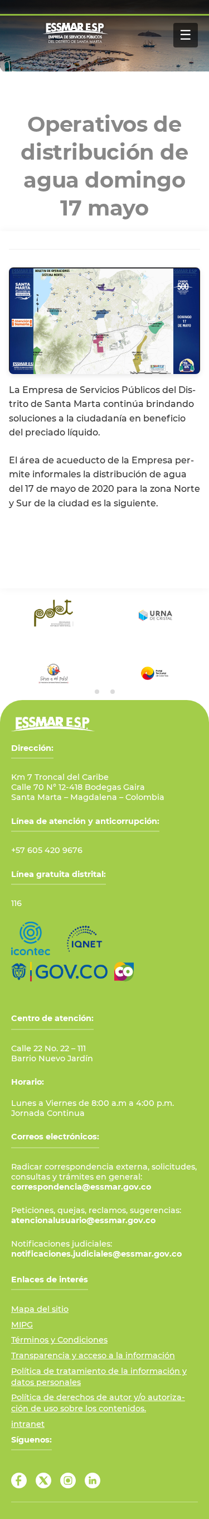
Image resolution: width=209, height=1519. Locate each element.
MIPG (22, 1325)
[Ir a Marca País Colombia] (124, 971)
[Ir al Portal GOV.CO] (59, 971)
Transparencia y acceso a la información (93, 1355)
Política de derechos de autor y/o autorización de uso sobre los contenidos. (98, 1402)
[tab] (97, 691)
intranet (28, 1424)
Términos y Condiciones (59, 1340)
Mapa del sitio (40, 1309)
